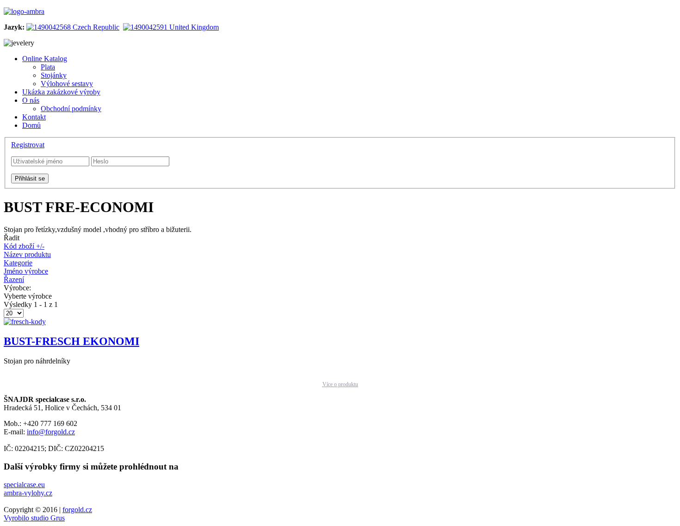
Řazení (14, 279)
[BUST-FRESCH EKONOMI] (25, 322)
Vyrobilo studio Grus (34, 518)
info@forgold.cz (51, 432)
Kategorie (18, 263)
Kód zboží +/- (24, 246)
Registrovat (27, 145)
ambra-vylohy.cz (28, 493)
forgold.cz (77, 509)
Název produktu (27, 254)
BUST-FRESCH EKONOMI (71, 341)
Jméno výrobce (26, 271)
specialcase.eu (24, 484)
